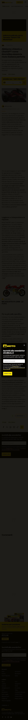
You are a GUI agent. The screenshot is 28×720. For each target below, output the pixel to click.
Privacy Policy (15, 366)
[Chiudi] (24, 345)
